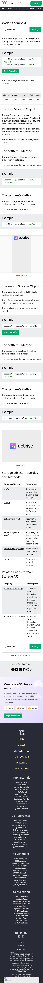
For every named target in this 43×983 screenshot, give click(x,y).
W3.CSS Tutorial (21, 796)
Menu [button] (13, 3)
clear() (7, 559)
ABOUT (21, 945)
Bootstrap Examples (20, 875)
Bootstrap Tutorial (21, 799)
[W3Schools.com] (21, 732)
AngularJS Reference (20, 844)
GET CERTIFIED (21, 750)
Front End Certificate (21, 904)
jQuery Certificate (21, 913)
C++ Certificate (21, 918)
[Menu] (3, 9)
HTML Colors (20, 839)
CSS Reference (20, 823)
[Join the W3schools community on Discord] (20, 670)
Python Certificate (21, 908)
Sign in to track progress (21, 655)
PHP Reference (20, 837)
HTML (10, 8)
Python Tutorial (21, 794)
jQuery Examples (20, 884)
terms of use (23, 969)
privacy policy (22, 971)
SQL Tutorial (21, 792)
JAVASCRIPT (29, 8)
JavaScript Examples (20, 863)
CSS (18, 8)
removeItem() (14, 548)
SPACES (22, 744)
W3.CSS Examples (20, 873)
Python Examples (20, 870)
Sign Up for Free (13, 715)
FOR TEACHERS (21, 756)
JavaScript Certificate (21, 901)
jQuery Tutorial (21, 808)
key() (6, 489)
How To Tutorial (21, 789)
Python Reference (20, 830)
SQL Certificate (21, 906)
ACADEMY (21, 949)
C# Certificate (21, 920)
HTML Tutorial (21, 782)
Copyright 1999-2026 (18, 974)
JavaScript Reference (20, 825)
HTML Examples (20, 858)
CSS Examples (20, 861)
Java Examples (20, 880)
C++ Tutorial (21, 806)
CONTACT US (21, 768)
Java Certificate (21, 915)
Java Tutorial (21, 804)
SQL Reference (20, 827)
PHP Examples (20, 877)
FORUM (21, 942)
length (7, 502)
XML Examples (20, 882)
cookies (30, 969)
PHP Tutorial (21, 801)
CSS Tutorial (21, 784)
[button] (21, 3)
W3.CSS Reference (20, 832)
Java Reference (20, 842)
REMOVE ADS (21, 275)
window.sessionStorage (14, 616)
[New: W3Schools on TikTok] (31, 670)
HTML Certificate (21, 896)
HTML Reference (20, 820)
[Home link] (4, 3)
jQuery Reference (20, 846)
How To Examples (20, 865)
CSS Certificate (22, 899)
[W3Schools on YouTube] (13, 670)
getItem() (12, 519)
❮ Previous (9, 29)
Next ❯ (35, 29)
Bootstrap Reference (20, 834)
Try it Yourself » (10, 71)
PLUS (21, 738)
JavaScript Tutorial (21, 787)
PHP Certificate (21, 911)
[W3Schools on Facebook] (24, 670)
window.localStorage (13, 588)
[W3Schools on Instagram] (27, 670)
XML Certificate (21, 923)
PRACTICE (21, 762)
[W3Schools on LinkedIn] (16, 670)
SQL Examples (20, 868)
